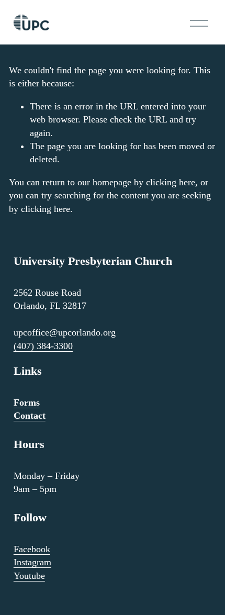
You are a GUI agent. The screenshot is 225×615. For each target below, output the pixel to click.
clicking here (170, 182)
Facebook (32, 549)
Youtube (29, 576)
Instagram (32, 562)
